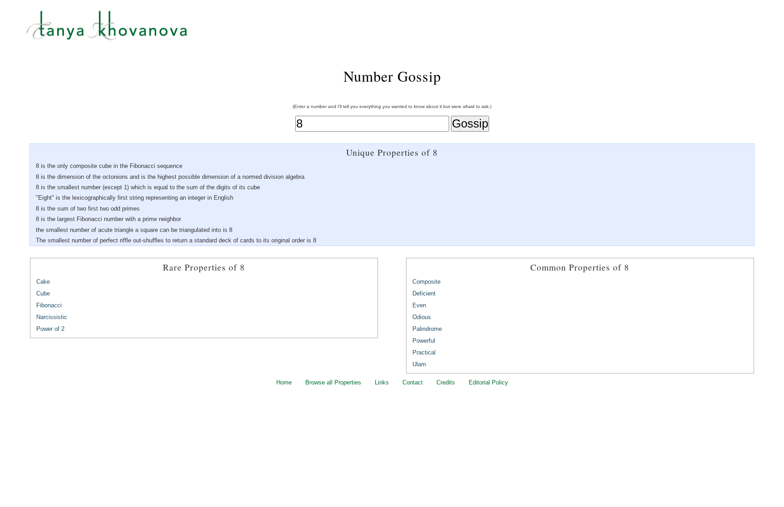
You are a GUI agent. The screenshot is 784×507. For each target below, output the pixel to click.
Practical (424, 352)
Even (419, 305)
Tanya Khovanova (403, 29)
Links (382, 382)
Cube (43, 293)
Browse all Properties (333, 382)
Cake (43, 281)
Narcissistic (51, 317)
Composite (426, 281)
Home (284, 382)
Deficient (424, 293)
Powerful (423, 340)
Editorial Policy (488, 382)
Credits (445, 382)
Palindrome (427, 328)
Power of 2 (50, 328)
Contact (412, 382)
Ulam (419, 364)
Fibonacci (49, 305)
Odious (421, 317)
